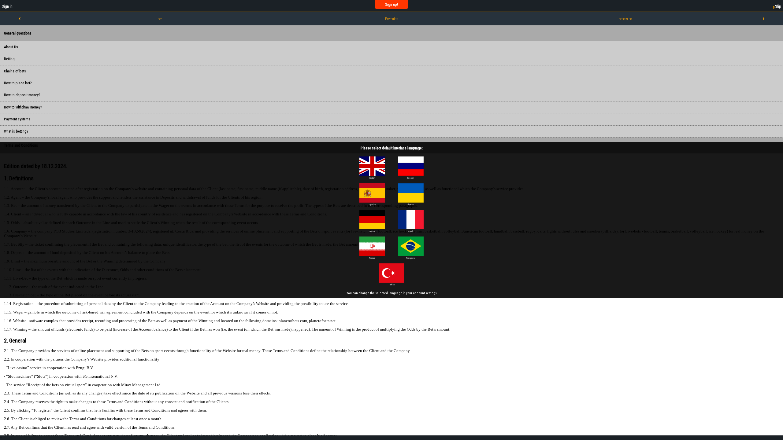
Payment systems (17, 119)
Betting (9, 58)
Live (158, 18)
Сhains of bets (15, 71)
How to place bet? (18, 83)
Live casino (624, 18)
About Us (11, 47)
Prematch (391, 18)
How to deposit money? (22, 94)
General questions (18, 33)
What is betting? (16, 131)
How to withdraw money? (23, 107)
